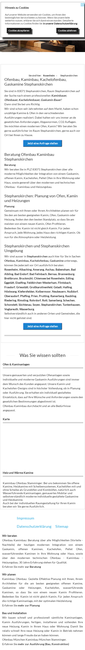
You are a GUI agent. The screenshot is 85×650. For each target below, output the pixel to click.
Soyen (36, 304)
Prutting (44, 296)
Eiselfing (20, 282)
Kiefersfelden (26, 291)
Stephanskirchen (51, 304)
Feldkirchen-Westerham (42, 282)
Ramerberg (57, 296)
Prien (34, 296)
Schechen (69, 300)
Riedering (10, 300)
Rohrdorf (35, 300)
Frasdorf (9, 287)
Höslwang (10, 291)
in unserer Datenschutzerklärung (60, 23)
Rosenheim (11, 269)
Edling (70, 278)
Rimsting (22, 300)
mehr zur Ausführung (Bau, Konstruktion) (43, 644)
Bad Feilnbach (38, 274)
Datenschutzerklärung (34, 526)
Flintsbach (64, 282)
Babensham (63, 269)
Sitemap (61, 526)
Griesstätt (22, 287)
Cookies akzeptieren (18, 30)
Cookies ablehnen (67, 30)
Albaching (25, 269)
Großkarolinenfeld (40, 287)
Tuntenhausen (71, 304)
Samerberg (55, 300)
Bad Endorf (21, 274)
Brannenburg (66, 274)
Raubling (70, 296)
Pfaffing (25, 296)
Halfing (67, 287)
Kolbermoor (43, 291)
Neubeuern (59, 291)
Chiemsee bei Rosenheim (49, 278)
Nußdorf (72, 291)
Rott (44, 300)
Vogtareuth (11, 309)
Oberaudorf (11, 296)
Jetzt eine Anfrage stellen (42, 143)
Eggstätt (9, 282)
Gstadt (58, 287)
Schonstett (10, 304)
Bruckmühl (26, 278)
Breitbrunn (11, 278)
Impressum (25, 518)
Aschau (49, 269)
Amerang (38, 269)
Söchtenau (25, 304)
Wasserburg (26, 309)
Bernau (52, 274)
